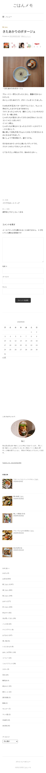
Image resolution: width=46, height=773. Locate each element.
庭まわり (5, 686)
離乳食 (4, 680)
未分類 (4, 726)
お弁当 (4, 579)
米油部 (4, 720)
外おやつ (5, 613)
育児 (3, 675)
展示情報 (5, 697)
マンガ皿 (5, 714)
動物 (3, 703)
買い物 (4, 641)
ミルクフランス (7, 663)
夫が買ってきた (7, 618)
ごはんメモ (23, 5)
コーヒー (5, 658)
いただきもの (6, 646)
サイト (4, 287)
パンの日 (5, 624)
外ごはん (5, 607)
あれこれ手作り (7, 652)
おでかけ (5, 635)
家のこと (5, 692)
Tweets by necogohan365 (11, 463)
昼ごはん (5, 590)
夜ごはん (5, 584)
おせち (4, 573)
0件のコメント (26, 36)
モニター (5, 709)
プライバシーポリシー (23, 762)
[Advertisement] (23, 52)
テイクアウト (6, 629)
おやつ (4, 601)
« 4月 (4, 357)
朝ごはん (5, 27)
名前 (4, 266)
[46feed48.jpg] (23, 71)
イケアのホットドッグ (11, 203)
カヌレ (4, 669)
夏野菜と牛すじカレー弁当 (12, 212)
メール (5, 277)
